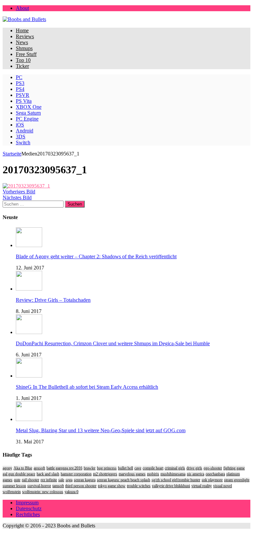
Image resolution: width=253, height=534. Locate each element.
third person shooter (81, 486)
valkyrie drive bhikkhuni (171, 486)
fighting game (234, 468)
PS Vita (24, 101)
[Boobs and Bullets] (126, 19)
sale (61, 480)
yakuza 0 (71, 492)
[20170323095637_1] (26, 185)
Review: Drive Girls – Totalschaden (53, 300)
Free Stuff (26, 54)
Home (22, 30)
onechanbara (215, 474)
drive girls (194, 468)
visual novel (222, 486)
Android (24, 130)
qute (17, 480)
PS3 (20, 83)
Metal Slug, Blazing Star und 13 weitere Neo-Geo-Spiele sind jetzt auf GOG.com (100, 430)
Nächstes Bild (17, 197)
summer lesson (14, 486)
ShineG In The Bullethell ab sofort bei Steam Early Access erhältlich (87, 387)
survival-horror (39, 486)
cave (137, 468)
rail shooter (30, 480)
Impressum (27, 502)
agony (7, 468)
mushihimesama (172, 474)
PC (19, 77)
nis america (195, 474)
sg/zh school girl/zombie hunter (176, 480)
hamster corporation (76, 474)
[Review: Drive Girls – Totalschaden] (29, 289)
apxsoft (39, 468)
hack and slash (48, 474)
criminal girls (175, 468)
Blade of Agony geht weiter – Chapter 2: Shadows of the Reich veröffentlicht (96, 256)
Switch (23, 142)
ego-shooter (213, 468)
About (22, 8)
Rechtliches (28, 514)
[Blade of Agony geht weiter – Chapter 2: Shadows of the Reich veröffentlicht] (29, 245)
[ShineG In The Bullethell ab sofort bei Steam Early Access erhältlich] (29, 376)
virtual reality (201, 486)
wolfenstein (12, 492)
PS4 (20, 89)
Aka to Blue (23, 468)
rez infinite (49, 480)
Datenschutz (29, 508)
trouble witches (139, 486)
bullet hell (125, 468)
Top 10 (23, 60)
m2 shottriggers (105, 474)
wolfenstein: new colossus (42, 492)
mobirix (153, 474)
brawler (90, 468)
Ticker (22, 66)
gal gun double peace (19, 474)
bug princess (107, 468)
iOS (20, 124)
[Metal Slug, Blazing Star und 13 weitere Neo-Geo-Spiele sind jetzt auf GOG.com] (29, 419)
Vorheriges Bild (19, 191)
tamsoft (58, 486)
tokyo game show (112, 486)
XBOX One (29, 107)
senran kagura (85, 480)
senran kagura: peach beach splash (123, 480)
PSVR (22, 95)
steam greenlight (236, 480)
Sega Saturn (28, 113)
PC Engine (27, 119)
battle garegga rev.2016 (64, 468)
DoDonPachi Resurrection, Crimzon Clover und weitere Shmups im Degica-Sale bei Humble (113, 343)
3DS (20, 136)
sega (69, 480)
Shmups (24, 48)
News (22, 42)
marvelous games (132, 474)
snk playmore (212, 480)
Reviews (25, 36)
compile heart (153, 468)
